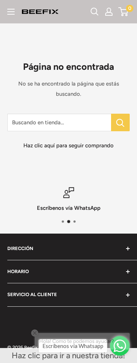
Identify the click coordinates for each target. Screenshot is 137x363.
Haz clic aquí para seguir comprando (68, 145)
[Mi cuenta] (109, 12)
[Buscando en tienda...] (120, 122)
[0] (123, 11)
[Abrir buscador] (95, 12)
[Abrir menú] (11, 12)
